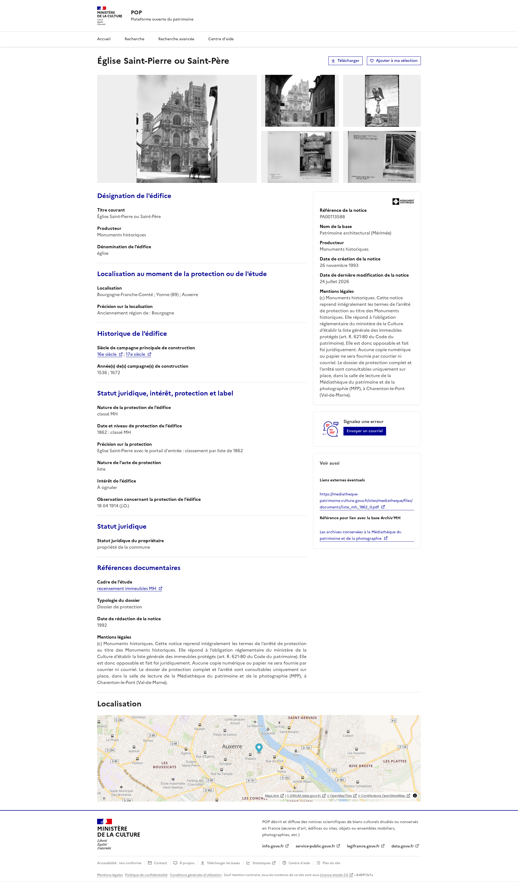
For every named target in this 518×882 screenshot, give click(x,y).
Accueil (104, 39)
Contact (160, 863)
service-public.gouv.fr (315, 846)
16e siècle (107, 354)
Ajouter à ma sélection (397, 60)
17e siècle (135, 354)
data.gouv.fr (402, 846)
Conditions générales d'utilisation (195, 875)
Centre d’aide (299, 863)
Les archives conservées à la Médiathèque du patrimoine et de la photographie (360, 535)
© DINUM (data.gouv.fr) (304, 795)
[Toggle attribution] (415, 795)
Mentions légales (110, 875)
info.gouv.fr (273, 846)
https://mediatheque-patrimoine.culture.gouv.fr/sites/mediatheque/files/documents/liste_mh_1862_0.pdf (366, 500)
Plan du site (331, 863)
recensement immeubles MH (126, 588)
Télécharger (348, 60)
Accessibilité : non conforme (119, 863)
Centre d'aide (221, 39)
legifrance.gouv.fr (363, 846)
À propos (187, 863)
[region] (259, 758)
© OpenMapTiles (339, 795)
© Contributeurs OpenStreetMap (381, 795)
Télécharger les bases (223, 863)
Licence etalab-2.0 (334, 875)
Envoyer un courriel (365, 431)
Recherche (134, 39)
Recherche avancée (176, 39)
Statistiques (262, 863)
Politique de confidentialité (146, 875)
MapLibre (272, 795)
